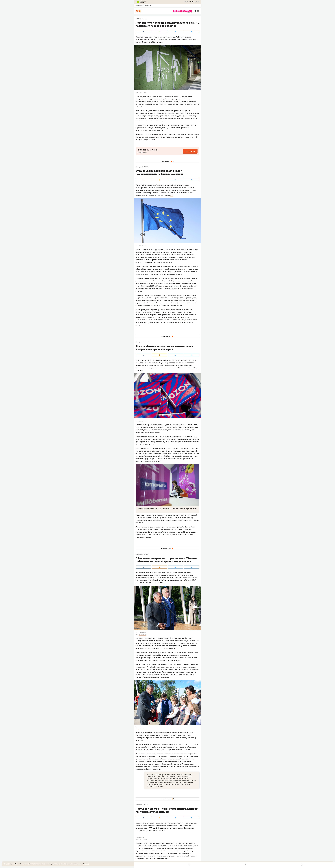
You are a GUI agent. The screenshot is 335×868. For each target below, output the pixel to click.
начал (166, 532)
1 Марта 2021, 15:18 (141, 18)
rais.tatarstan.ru (142, 634)
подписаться (190, 151)
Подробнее (86, 864)
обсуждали (183, 320)
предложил (165, 315)
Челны (138, 5)
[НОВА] (182, 11)
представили (172, 672)
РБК (171, 195)
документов (175, 286)
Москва (147, 5)
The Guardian (148, 303)
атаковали (168, 515)
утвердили (158, 134)
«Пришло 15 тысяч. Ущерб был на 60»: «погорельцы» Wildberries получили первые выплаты (167, 509)
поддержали (140, 749)
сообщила (195, 368)
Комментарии (167, 161)
